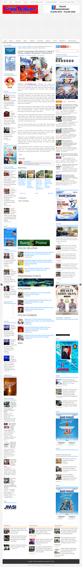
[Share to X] (22, 158)
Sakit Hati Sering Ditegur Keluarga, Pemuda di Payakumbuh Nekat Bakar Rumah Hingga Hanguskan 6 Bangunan (37, 329)
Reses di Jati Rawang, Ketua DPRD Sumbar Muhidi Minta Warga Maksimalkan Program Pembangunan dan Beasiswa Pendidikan (10, 177)
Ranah (11, 41)
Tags (65, 101)
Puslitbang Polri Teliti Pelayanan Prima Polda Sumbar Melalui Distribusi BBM (22, 182)
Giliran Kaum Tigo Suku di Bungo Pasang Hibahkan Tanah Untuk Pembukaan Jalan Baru (48, 183)
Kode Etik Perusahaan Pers (67, 2)
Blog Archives (72, 101)
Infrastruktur (72, 41)
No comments (41, 55)
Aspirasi (48, 41)
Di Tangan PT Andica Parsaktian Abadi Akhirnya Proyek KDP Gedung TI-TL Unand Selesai (69, 130)
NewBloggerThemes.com (50, 565)
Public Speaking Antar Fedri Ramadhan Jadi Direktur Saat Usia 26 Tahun (18, 530)
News (25, 41)
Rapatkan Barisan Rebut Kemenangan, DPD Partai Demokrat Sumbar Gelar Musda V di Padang (70, 177)
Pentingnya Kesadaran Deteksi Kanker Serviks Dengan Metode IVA (70, 155)
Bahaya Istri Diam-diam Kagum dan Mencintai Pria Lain (13, 445)
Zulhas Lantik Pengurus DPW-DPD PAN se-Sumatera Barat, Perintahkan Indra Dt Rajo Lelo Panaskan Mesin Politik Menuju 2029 (10, 363)
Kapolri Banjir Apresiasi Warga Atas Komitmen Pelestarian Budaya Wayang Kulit (44, 541)
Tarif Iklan (18, 2)
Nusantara (40, 41)
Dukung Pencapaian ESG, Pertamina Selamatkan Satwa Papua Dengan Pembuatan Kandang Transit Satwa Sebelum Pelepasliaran (66, 393)
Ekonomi (18, 41)
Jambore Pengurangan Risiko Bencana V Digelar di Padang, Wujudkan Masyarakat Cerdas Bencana (36, 52)
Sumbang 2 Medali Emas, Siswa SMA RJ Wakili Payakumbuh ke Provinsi (69, 468)
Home (5, 41)
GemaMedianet (40, 561)
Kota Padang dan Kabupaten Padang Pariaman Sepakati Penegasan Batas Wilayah (31, 183)
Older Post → (51, 193)
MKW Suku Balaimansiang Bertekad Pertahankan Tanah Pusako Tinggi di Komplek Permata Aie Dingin (69, 118)
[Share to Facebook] (24, 158)
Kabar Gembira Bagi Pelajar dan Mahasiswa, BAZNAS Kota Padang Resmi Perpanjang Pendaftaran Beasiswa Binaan (65, 552)
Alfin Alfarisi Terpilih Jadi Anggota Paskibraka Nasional (69, 460)
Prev (2, 285)
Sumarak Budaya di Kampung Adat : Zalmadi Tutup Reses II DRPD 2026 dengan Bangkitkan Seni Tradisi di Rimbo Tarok (41, 532)
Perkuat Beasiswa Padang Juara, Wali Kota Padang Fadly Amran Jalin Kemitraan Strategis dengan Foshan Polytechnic (65, 541)
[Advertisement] (41, 27)
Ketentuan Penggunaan (36, 2)
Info (11, 2)
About (5, 2)
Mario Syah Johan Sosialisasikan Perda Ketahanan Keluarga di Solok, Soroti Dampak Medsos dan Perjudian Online (39, 254)
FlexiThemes (34, 565)
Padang (24, 46)
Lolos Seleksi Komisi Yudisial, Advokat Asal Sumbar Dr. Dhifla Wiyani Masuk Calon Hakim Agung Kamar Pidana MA (70, 106)
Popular (59, 101)
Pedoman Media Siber (51, 2)
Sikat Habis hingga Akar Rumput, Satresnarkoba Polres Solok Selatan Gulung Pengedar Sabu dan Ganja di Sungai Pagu (38, 262)
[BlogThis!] (21, 158)
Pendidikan (29, 46)
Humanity (32, 41)
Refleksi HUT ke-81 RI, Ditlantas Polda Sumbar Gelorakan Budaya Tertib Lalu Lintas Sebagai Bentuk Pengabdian (39, 321)
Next (80, 285)
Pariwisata (62, 41)
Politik (55, 41)
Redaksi (25, 2)
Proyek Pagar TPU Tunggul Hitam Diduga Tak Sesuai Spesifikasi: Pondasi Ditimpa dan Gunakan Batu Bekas (67, 239)
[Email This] (19, 158)
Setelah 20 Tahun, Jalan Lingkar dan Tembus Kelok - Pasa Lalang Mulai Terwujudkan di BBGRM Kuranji (39, 184)
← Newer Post (22, 193)
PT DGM (52, 561)
